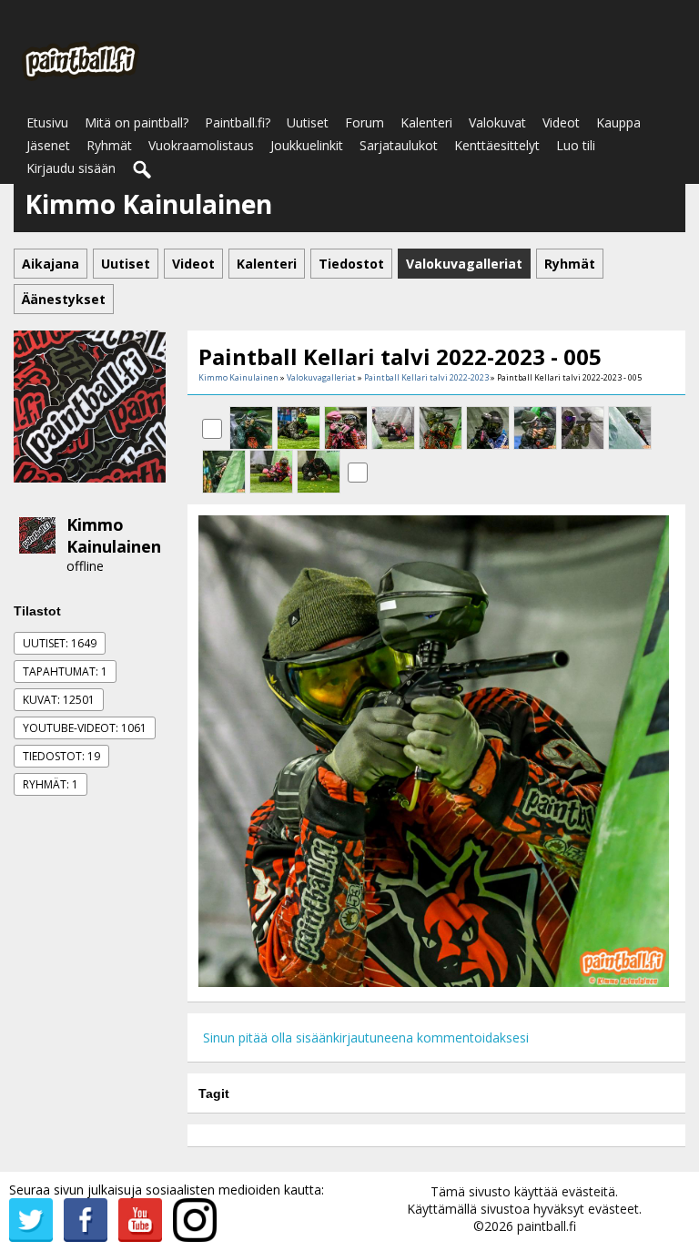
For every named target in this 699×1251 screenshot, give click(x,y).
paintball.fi (546, 1226)
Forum (364, 122)
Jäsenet (48, 145)
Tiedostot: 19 (61, 756)
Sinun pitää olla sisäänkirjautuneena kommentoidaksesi (366, 1037)
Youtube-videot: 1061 (85, 728)
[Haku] (143, 170)
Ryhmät (109, 145)
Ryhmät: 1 (50, 784)
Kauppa (618, 122)
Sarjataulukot (399, 145)
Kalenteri (426, 122)
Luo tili (575, 145)
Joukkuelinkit (306, 145)
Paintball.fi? (237, 122)
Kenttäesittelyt (497, 145)
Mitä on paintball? (136, 122)
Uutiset (308, 122)
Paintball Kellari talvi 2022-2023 (426, 377)
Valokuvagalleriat (321, 377)
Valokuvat (497, 122)
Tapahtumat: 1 (65, 671)
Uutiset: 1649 (59, 643)
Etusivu (47, 122)
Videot (561, 122)
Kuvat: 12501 (59, 699)
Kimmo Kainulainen (113, 535)
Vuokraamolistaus (201, 145)
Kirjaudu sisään (71, 168)
